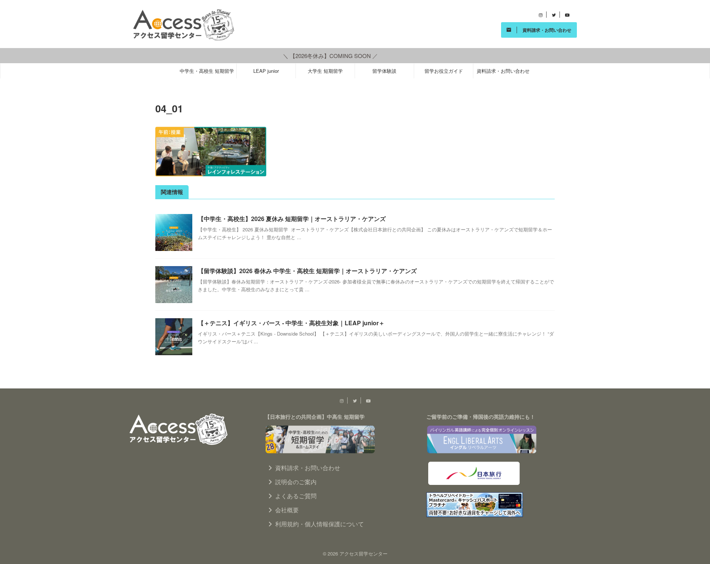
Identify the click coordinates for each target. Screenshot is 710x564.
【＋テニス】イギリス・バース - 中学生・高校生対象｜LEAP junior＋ (291, 323)
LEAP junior (266, 70)
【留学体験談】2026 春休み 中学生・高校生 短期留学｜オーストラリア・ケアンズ (307, 270)
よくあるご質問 (296, 496)
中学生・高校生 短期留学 (207, 70)
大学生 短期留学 (325, 70)
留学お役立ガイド (444, 70)
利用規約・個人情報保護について (319, 524)
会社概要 (287, 510)
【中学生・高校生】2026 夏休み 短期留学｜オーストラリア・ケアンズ (292, 218)
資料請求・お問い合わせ (503, 70)
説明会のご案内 (296, 482)
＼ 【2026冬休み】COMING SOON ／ (318, 56)
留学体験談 (384, 70)
